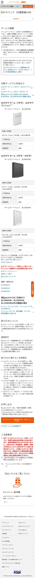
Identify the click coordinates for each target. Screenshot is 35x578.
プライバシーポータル (8, 548)
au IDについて (22, 522)
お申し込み (28, 6)
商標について (5, 567)
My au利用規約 (6, 541)
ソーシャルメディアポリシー (9, 556)
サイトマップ (5, 522)
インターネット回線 (7, 6)
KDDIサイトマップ (23, 533)
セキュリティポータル (8, 552)
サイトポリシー (6, 537)
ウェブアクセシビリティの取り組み (11, 563)
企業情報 (4, 533)
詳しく (6, 502)
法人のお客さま (22, 530)
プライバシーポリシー (8, 545)
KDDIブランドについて (24, 526)
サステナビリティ (6, 530)
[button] (33, 289)
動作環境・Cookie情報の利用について (12, 559)
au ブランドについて (7, 526)
